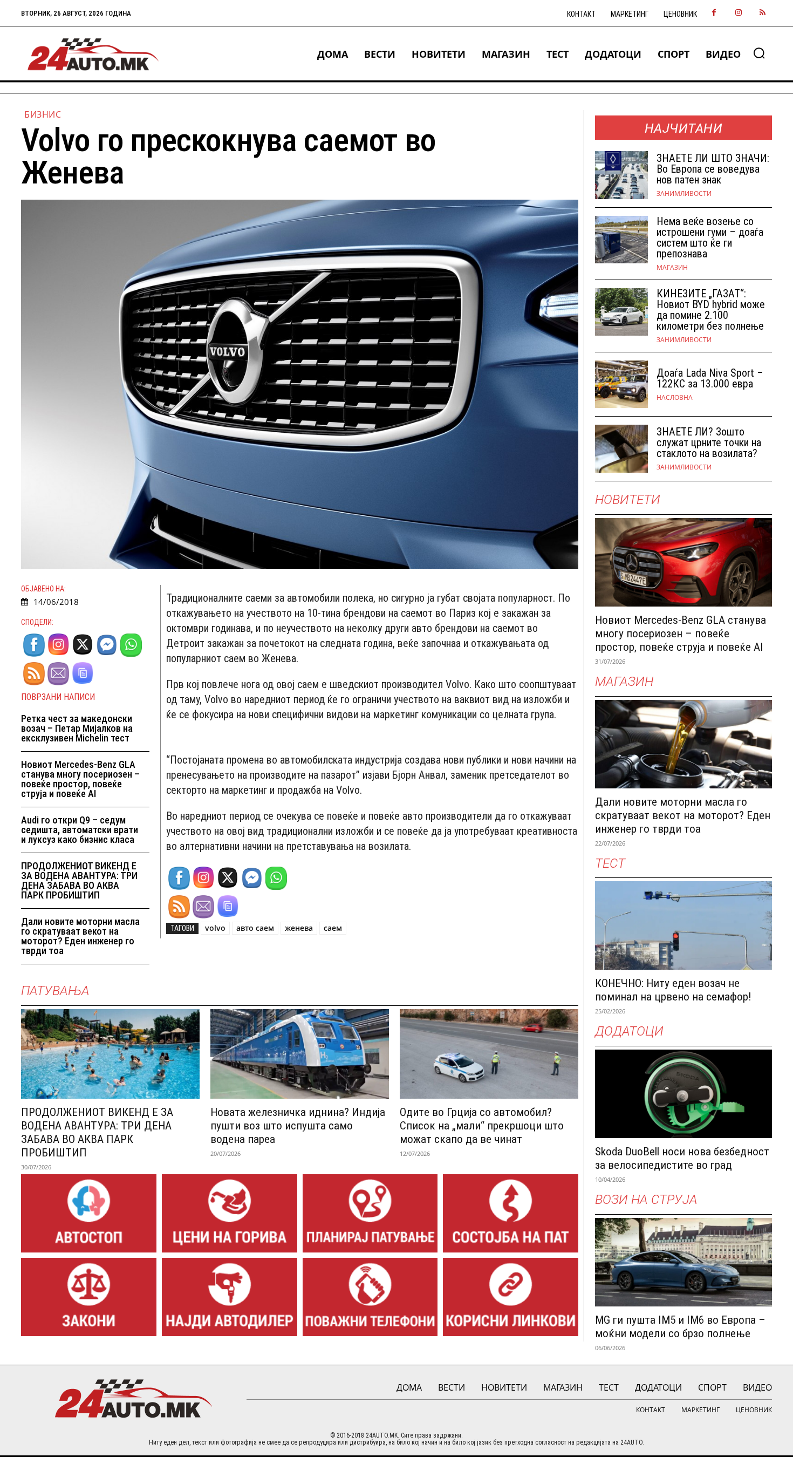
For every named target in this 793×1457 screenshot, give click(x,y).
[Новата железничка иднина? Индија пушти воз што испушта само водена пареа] (299, 1054)
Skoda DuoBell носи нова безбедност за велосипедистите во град (682, 1158)
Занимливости (684, 193)
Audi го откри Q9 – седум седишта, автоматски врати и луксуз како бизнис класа (79, 829)
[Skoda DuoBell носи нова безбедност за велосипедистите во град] (683, 1094)
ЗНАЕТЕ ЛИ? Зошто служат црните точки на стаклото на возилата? (709, 442)
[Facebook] (714, 13)
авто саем (255, 928)
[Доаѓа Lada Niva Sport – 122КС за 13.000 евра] (621, 384)
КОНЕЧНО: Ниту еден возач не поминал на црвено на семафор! (673, 990)
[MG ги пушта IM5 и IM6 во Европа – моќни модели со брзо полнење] (683, 1262)
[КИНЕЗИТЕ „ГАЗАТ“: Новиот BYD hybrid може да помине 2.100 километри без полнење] (621, 312)
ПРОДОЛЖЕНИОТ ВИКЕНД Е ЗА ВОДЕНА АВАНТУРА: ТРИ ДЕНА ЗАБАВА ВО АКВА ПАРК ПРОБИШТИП (79, 880)
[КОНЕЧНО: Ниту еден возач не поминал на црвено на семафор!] (683, 925)
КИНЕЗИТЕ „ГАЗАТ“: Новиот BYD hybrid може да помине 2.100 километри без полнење (711, 309)
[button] (759, 53)
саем (333, 928)
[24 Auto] (93, 54)
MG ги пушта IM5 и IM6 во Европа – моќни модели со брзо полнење (680, 1326)
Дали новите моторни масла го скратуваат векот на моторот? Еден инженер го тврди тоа (80, 936)
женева (299, 928)
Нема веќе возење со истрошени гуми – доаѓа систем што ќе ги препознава (710, 237)
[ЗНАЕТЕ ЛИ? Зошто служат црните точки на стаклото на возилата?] (621, 449)
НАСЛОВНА (675, 397)
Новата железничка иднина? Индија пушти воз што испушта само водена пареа (297, 1126)
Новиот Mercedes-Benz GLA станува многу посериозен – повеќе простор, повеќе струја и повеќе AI (80, 779)
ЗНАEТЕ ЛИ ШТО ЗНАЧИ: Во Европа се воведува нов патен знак (713, 169)
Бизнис (42, 114)
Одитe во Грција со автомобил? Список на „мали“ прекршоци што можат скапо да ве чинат (482, 1126)
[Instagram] (738, 13)
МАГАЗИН (672, 267)
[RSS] (762, 13)
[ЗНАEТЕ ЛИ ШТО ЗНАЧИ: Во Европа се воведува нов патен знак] (621, 175)
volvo (215, 928)
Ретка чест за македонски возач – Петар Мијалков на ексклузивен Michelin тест (77, 728)
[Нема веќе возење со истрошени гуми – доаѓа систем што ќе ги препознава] (621, 240)
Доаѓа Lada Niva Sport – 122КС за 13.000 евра (710, 378)
